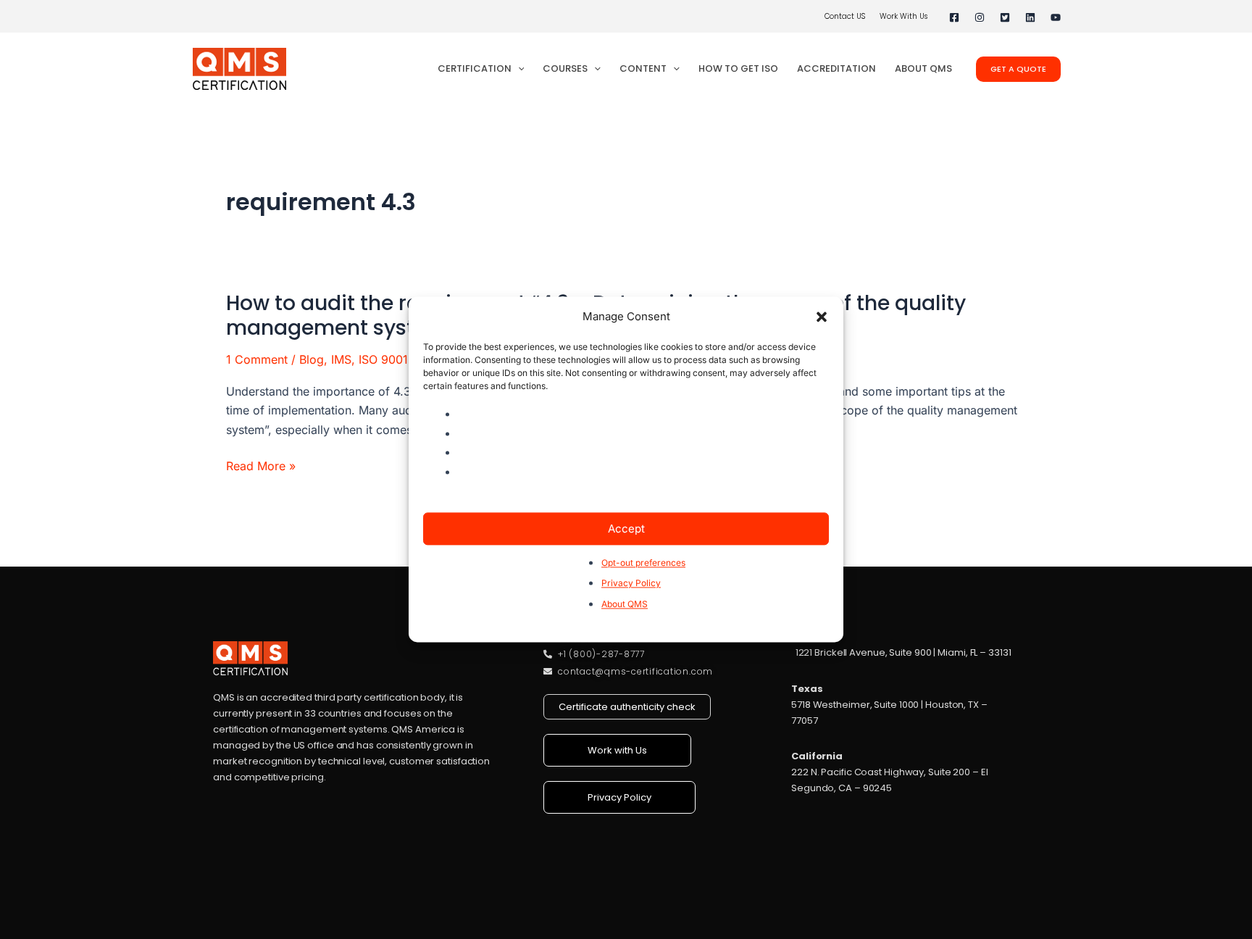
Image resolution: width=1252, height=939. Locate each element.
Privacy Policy (631, 583)
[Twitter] (1005, 17)
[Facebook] (954, 17)
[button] (821, 317)
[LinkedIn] (1030, 17)
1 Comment (257, 359)
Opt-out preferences (643, 562)
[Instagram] (980, 17)
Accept (626, 528)
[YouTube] (1056, 17)
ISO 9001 (383, 359)
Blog (311, 359)
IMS (341, 359)
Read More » (261, 465)
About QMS (624, 603)
